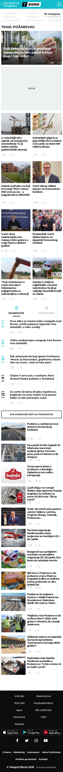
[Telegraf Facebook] (17, 740)
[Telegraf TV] (45, 740)
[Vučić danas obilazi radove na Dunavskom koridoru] (47, 172)
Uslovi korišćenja (51, 752)
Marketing (19, 752)
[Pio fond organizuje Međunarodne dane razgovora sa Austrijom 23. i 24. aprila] (13, 538)
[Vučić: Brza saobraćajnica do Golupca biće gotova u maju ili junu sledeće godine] (15, 220)
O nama (7, 752)
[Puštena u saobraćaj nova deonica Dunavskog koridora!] (13, 431)
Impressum (33, 752)
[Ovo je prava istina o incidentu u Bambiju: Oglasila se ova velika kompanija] (13, 474)
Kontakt (43, 759)
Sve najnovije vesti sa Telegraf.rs (31, 414)
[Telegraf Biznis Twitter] (26, 740)
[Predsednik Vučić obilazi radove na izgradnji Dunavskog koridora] (47, 220)
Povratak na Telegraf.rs (11, 4)
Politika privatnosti (26, 759)
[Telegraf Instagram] (36, 740)
